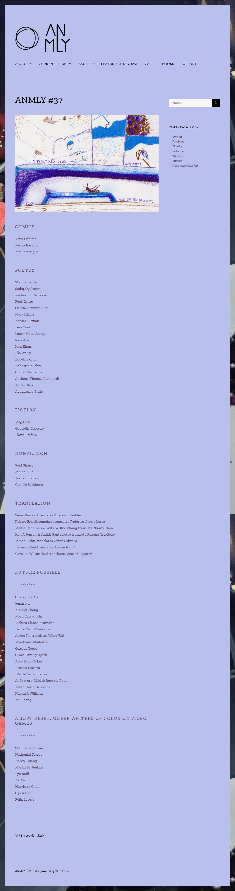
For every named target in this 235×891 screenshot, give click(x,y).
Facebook (178, 141)
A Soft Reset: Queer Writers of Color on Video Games (81, 721)
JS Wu (20, 780)
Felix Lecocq (25, 799)
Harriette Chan (27, 786)
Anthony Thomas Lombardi (37, 378)
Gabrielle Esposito (29, 428)
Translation (33, 503)
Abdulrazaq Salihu (29, 391)
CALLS (150, 63)
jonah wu (22, 603)
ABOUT (21, 63)
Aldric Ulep (24, 385)
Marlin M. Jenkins (29, 767)
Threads (177, 156)
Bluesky (177, 146)
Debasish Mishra (28, 365)
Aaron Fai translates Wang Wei (39, 635)
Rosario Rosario (27, 667)
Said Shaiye (24, 465)
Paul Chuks (24, 301)
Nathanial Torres (28, 754)
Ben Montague (27, 251)
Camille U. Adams (29, 484)
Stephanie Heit (27, 282)
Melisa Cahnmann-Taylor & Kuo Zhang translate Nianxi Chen (64, 528)
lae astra (22, 340)
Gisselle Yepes (26, 648)
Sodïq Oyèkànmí (28, 288)
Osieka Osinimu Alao (31, 308)
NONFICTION (31, 453)
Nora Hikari (24, 314)
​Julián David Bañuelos (32, 687)
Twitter (177, 136)
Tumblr (177, 160)
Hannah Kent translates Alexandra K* (45, 547)
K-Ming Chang (26, 610)
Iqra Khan (23, 346)
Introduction (25, 584)
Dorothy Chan (26, 359)
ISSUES (84, 63)
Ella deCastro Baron (31, 674)
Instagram (178, 151)
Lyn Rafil (22, 773)
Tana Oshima (25, 239)
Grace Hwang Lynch (31, 655)
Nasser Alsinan (27, 320)
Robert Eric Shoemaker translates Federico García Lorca (60, 521)
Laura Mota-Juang (30, 333)
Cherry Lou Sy (26, 597)
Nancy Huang (26, 761)
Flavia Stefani (26, 435)
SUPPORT (189, 63)
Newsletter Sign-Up (185, 165)
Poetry (25, 270)
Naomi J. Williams (29, 693)
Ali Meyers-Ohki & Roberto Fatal (41, 680)
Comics (25, 226)
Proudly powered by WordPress (49, 871)
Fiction (25, 410)
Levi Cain (22, 327)
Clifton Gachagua (28, 372)
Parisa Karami (26, 245)
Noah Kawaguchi (28, 616)
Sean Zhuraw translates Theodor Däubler (48, 515)
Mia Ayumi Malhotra (31, 642)
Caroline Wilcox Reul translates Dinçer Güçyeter (53, 553)
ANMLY (20, 871)
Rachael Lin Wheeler (31, 295)
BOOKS (168, 63)
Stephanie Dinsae (29, 748)
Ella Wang (23, 353)
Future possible (38, 572)
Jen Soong (23, 700)
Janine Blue (24, 471)
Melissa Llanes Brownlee (34, 622)
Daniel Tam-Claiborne (32, 629)
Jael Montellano (27, 478)
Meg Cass (23, 422)
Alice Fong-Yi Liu (28, 661)
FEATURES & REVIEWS (119, 63)
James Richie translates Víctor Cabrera (46, 541)
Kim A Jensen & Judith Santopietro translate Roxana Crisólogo (65, 534)
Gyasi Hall (23, 793)
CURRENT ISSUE (52, 63)
